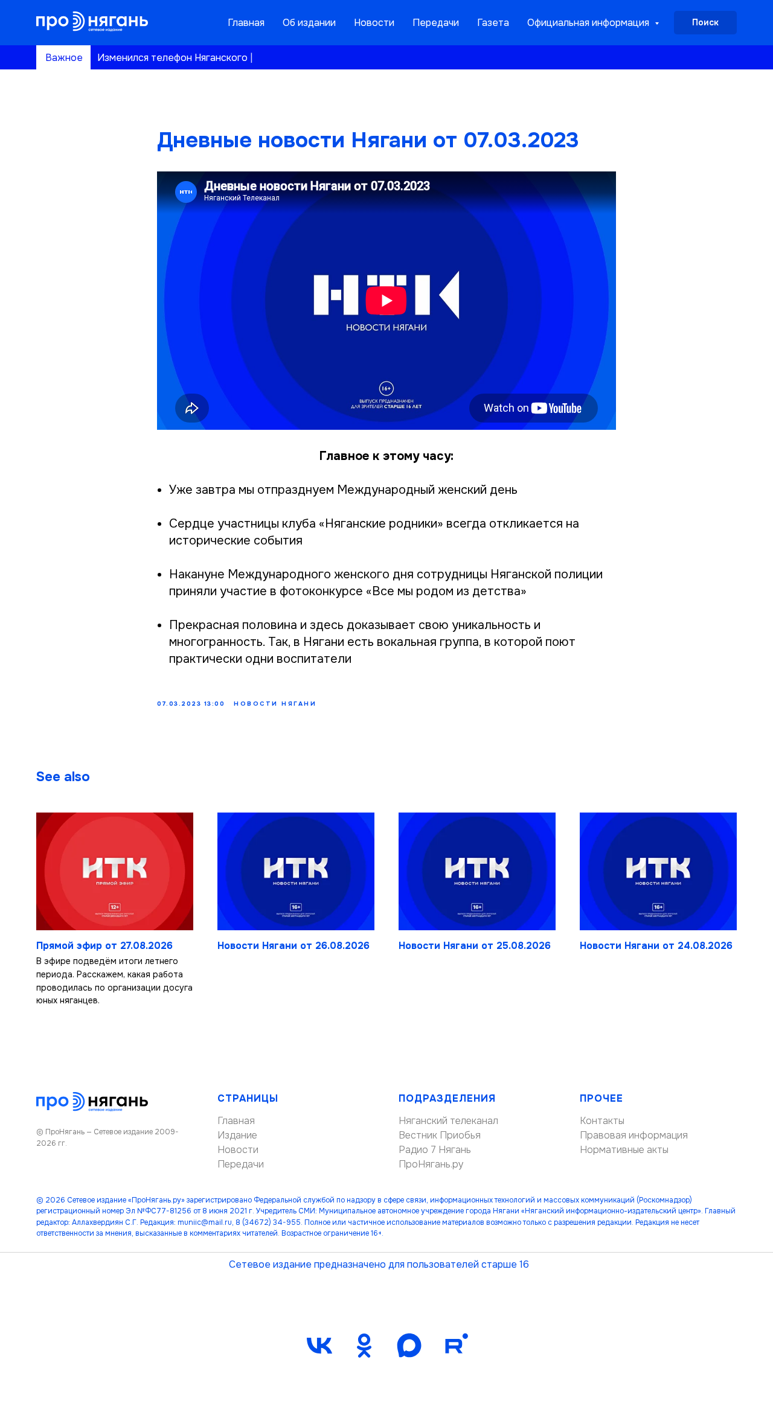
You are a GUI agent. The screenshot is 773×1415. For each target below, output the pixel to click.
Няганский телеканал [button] (448, 1120)
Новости (374, 22)
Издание (237, 1135)
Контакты (602, 1120)
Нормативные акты (624, 1149)
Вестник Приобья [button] (440, 1135)
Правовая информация (634, 1135)
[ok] (364, 1345)
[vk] (319, 1345)
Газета (493, 22)
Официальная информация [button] (589, 22)
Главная (246, 22)
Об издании (309, 22)
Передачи (435, 22)
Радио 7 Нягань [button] (435, 1149)
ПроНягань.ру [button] (431, 1164)
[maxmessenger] (409, 1345)
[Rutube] (453, 1345)
